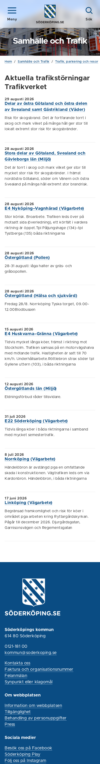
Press (10, 724)
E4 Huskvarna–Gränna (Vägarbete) (41, 334)
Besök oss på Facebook (28, 748)
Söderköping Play (22, 754)
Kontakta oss (17, 663)
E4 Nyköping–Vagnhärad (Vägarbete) (44, 209)
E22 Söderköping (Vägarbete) (36, 421)
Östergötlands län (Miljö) (31, 389)
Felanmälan (16, 676)
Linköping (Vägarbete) (29, 503)
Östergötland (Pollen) (27, 258)
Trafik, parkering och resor (76, 61)
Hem (8, 61)
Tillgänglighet (18, 712)
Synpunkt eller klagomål (29, 682)
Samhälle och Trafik (34, 61)
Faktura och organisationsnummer (39, 669)
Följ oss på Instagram (25, 761)
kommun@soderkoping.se (31, 653)
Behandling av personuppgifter (36, 718)
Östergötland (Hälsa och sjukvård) (41, 296)
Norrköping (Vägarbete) (30, 459)
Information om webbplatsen (33, 706)
